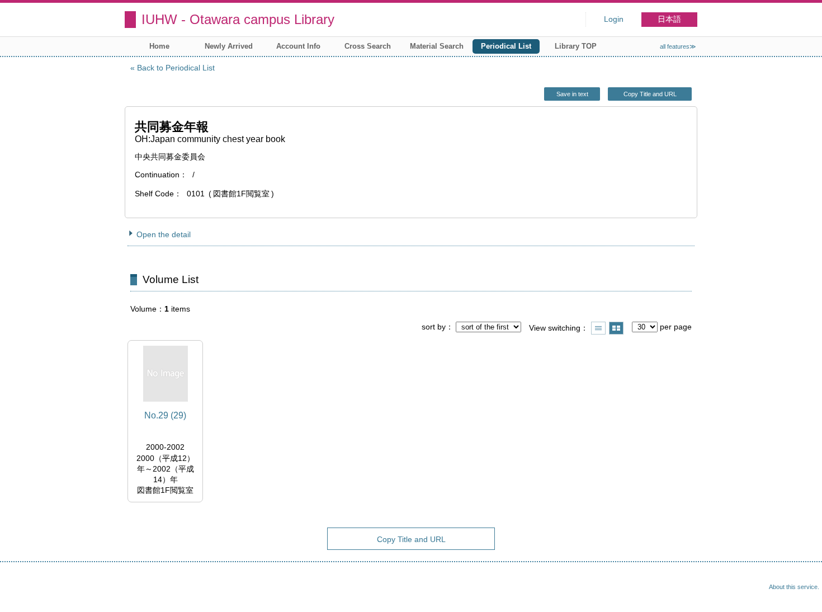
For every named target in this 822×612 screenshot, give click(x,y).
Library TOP (576, 46)
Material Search (437, 46)
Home (159, 46)
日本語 (669, 19)
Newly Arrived (229, 46)
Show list (598, 328)
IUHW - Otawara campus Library (237, 19)
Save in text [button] (572, 94)
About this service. (794, 586)
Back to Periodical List (176, 67)
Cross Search (367, 46)
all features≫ (678, 46)
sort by (434, 326)
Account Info (298, 46)
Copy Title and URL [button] (650, 94)
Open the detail (163, 234)
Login (613, 19)
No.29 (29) (165, 415)
